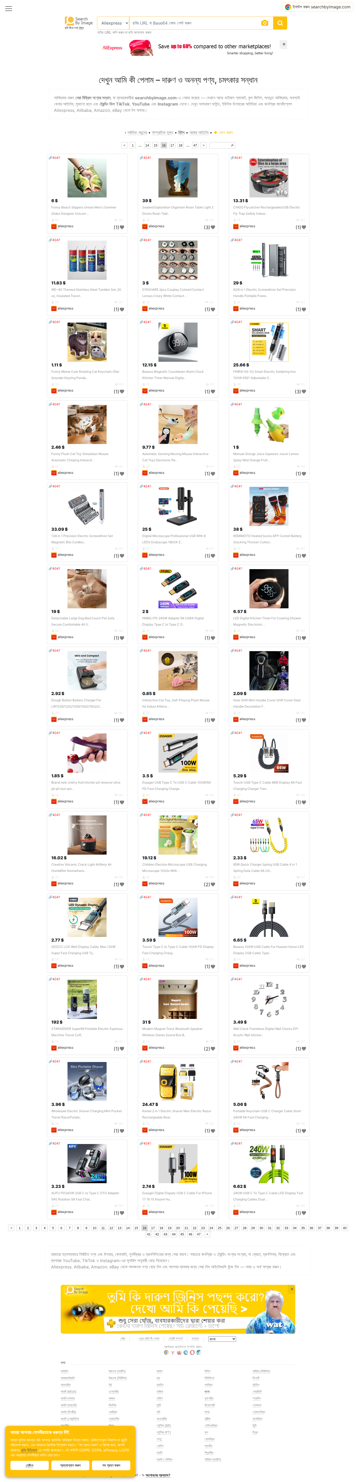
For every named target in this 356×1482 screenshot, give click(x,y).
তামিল (160, 1398)
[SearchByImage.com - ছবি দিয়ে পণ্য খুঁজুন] (79, 21)
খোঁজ (122, 1338)
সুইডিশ (256, 1385)
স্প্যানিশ (257, 1398)
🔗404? (54, 158)
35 (303, 1228)
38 (328, 1228)
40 (345, 1228)
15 (155, 145)
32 (278, 1228)
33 (286, 1228)
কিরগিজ (112, 1405)
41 (149, 1234)
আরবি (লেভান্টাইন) (70, 1419)
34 (295, 1228)
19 (169, 1228)
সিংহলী (256, 1378)
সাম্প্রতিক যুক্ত (162, 132)
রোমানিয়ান (209, 1439)
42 (157, 1234)
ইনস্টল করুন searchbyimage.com (322, 6)
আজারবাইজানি (68, 1378)
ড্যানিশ (160, 1385)
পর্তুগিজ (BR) (164, 1425)
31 (270, 1228)
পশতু (159, 1439)
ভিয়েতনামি (210, 1405)
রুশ (206, 1432)
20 (178, 1228)
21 (186, 1228)
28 (245, 1228)
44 (174, 1234)
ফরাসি (159, 1453)
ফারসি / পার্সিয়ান (164, 1459)
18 (180, 145)
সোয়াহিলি (257, 1391)
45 (182, 1234)
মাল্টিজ (207, 1419)
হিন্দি (254, 1425)
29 (253, 1228)
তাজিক (160, 1391)
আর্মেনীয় (65, 1425)
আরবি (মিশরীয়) (68, 1412)
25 (220, 1228)
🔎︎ (232, 145)
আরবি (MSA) (68, 1391)
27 (236, 1228)
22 (195, 1228)
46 (190, 1234)
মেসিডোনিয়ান (211, 1425)
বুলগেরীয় (209, 1398)
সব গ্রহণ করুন (111, 1465)
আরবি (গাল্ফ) (68, 1398)
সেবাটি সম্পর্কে (176, 1338)
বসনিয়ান (208, 1385)
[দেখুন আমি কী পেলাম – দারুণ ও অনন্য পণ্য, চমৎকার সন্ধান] (178, 1309)
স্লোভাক (257, 1405)
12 (111, 1228)
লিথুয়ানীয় (209, 1453)
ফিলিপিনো (209, 1378)
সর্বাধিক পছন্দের (137, 132)
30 (261, 1228)
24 (211, 1228)
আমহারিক (66, 1385)
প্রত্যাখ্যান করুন (70, 1465)
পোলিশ (160, 1446)
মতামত (195, 1338)
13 (119, 1228)
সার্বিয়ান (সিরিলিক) (261, 1371)
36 (311, 1228)
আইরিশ (64, 1371)
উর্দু (110, 1385)
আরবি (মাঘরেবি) (69, 1405)
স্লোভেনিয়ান (259, 1412)
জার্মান (159, 1371)
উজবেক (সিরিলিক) (118, 1378)
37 (320, 1228)
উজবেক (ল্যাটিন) (117, 1371)
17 (172, 145)
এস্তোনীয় (114, 1391)
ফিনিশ (207, 1371)
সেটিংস (29, 1465)
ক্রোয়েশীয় (114, 1419)
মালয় (207, 1412)
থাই (158, 1412)
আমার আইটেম (198, 132)
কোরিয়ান (113, 1412)
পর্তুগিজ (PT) (164, 1432)
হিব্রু (255, 1432)
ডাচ (158, 1378)
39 (336, 1228)
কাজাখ (112, 1398)
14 (147, 145)
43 (165, 1234)
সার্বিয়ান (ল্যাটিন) (213, 1459)
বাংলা (207, 1391)
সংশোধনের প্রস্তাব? (158, 1475)
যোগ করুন (225, 132)
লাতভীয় (208, 1446)
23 (203, 1228)
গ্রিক (111, 1425)
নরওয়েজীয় (162, 1419)
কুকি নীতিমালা (29, 1450)
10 (94, 1228)
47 (195, 145)
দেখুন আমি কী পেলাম (149, 1338)
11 (103, 1228)
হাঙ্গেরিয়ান (257, 1419)
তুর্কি (159, 1405)
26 (228, 1228)
